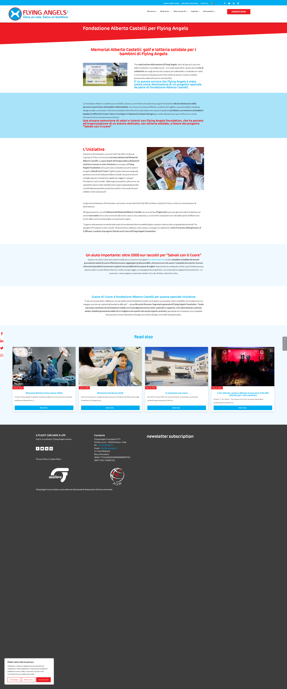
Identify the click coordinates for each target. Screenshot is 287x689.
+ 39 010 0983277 (105, 445)
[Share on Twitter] (2, 348)
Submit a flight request (171, 3)
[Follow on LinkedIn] (233, 3)
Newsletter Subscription (190, 3)
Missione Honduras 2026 (44, 392)
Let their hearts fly (156, 259)
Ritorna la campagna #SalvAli (243, 392)
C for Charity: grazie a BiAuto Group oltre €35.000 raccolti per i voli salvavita (176, 394)
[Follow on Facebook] (224, 3)
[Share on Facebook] (2, 333)
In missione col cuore (110, 392)
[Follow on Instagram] (238, 3)
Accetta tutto (43, 680)
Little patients (208, 11)
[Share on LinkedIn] (2, 340)
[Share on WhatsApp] (2, 355)
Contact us (204, 3)
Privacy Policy (42, 459)
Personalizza (14, 680)
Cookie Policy (55, 459)
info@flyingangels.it (108, 448)
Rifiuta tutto (28, 680)
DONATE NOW (239, 11)
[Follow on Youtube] (229, 3)
